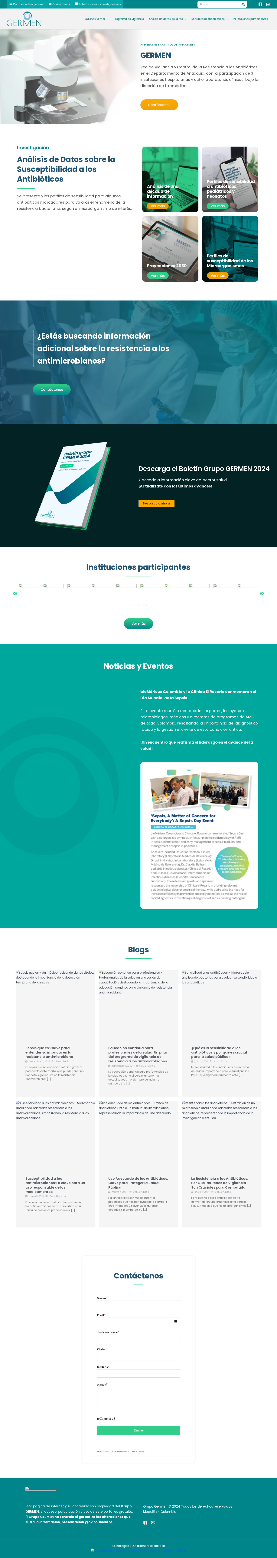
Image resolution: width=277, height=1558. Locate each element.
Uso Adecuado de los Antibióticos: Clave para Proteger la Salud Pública (138, 1183)
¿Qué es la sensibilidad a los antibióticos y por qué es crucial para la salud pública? (219, 1052)
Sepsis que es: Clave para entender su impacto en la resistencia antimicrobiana (49, 1052)
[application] (107, 18)
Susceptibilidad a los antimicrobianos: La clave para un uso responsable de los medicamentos (55, 1185)
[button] (15, 593)
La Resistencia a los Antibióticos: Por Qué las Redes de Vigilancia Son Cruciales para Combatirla (219, 1183)
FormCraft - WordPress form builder (120, 1451)
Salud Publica (64, 1061)
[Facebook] (260, 4)
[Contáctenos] (268, 4)
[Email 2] (153, 1523)
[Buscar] (244, 4)
